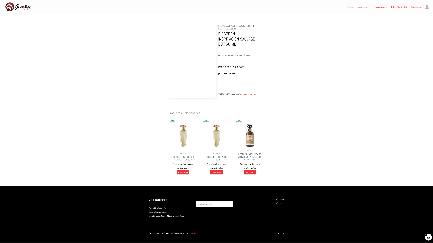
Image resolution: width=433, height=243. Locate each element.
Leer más (183, 172)
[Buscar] (235, 204)
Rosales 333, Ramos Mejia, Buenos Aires (166, 216)
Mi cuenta (280, 199)
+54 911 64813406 (157, 208)
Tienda (225, 26)
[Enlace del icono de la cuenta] (427, 7)
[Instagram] (278, 233)
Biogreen (237, 26)
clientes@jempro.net (157, 212)
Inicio (220, 26)
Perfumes (244, 26)
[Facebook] (283, 233)
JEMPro (230, 26)
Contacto (280, 203)
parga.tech (192, 233)
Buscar (216, 199)
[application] (369, 7)
